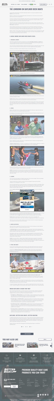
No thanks (27, 209)
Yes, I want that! (27, 206)
